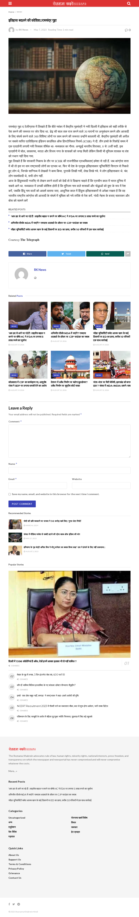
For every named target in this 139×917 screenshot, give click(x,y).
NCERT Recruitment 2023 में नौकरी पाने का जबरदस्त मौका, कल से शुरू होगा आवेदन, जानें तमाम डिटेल (62, 706)
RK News (23, 29)
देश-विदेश (12, 831)
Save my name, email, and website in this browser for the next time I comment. (55, 494)
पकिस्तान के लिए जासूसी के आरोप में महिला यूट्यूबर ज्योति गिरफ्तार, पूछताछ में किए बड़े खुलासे (54, 716)
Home (11, 12)
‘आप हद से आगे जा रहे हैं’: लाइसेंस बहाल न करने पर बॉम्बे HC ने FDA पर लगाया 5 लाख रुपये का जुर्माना (58, 216)
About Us (13, 855)
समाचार (19, 12)
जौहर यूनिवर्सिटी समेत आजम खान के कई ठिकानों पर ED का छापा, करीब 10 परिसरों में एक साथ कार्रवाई (57, 229)
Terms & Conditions (19, 864)
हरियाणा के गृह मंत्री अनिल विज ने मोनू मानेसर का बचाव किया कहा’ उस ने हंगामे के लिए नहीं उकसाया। (64, 547)
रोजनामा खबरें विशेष (79, 817)
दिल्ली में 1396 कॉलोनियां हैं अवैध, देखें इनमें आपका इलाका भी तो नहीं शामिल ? (42, 661)
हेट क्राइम (75, 831)
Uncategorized (16, 817)
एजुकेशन (12, 826)
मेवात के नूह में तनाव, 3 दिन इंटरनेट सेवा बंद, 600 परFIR (41, 674)
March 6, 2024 (31, 525)
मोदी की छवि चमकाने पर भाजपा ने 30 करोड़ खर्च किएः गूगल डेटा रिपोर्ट (52, 521)
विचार (73, 822)
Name (12, 463)
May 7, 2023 (40, 29)
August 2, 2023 (31, 551)
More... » (12, 771)
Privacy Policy (16, 868)
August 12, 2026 (59, 390)
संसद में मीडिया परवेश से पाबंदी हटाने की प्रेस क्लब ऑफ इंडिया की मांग (52, 534)
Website (77, 479)
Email (12, 479)
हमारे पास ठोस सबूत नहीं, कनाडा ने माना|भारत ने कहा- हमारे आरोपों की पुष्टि (48, 695)
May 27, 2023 (31, 538)
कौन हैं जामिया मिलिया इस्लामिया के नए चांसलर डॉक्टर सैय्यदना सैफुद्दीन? (46, 685)
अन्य (10, 822)
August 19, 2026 (17, 345)
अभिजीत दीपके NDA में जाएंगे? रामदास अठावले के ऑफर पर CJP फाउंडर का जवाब (49, 222)
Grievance (14, 873)
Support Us (14, 859)
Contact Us (14, 877)
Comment (15, 421)
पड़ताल (11, 836)
